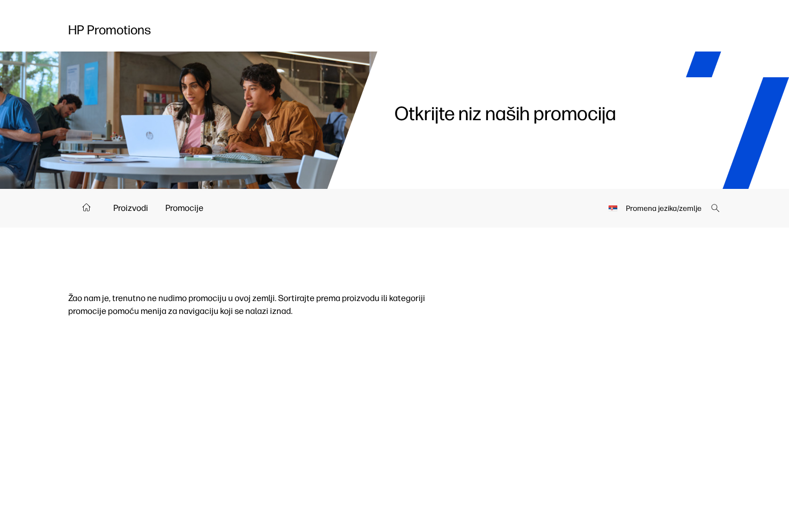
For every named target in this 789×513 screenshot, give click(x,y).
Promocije (184, 208)
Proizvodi (130, 208)
